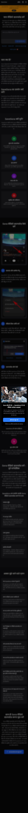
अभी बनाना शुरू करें (14, 420)
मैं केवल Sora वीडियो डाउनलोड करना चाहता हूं (14, 424)
